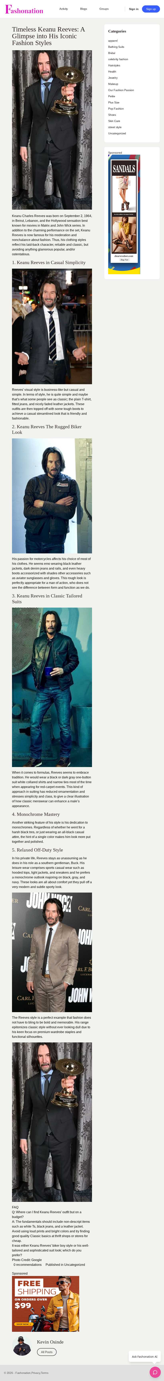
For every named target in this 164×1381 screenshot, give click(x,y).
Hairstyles (114, 65)
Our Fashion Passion (121, 90)
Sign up (151, 9)
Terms (44, 1372)
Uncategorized (74, 1264)
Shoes (112, 114)
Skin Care (114, 121)
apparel (113, 40)
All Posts (47, 1352)
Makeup (113, 83)
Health (112, 71)
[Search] (119, 9)
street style (114, 127)
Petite (111, 96)
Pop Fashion (116, 108)
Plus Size (113, 102)
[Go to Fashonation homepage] (24, 9)
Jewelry (113, 77)
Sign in (134, 9)
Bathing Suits (116, 46)
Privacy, (36, 1372)
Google (36, 1260)
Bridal (111, 53)
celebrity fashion (118, 59)
